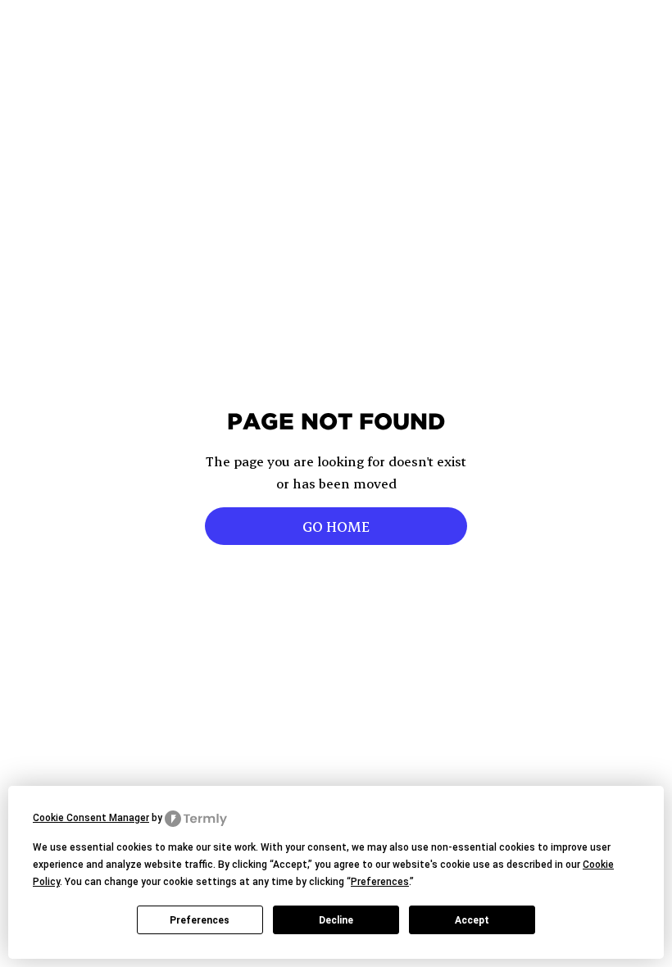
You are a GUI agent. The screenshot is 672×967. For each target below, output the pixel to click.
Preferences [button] (380, 882)
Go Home (336, 525)
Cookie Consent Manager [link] (91, 818)
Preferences (199, 920)
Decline (336, 920)
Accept (472, 920)
